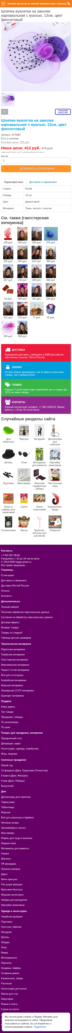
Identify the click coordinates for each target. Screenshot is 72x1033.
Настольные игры (55, 484)
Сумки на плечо (10, 1009)
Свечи (23, 506)
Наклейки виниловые (55, 464)
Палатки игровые (10, 869)
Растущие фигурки (11, 884)
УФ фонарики (8, 863)
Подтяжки (8, 483)
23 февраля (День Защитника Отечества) (24, 770)
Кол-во (4, 156)
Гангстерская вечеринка (14, 659)
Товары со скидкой (11, 632)
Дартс (4, 874)
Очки (24, 462)
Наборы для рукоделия (14, 899)
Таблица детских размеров (16, 637)
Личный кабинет (10, 607)
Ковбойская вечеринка (13, 680)
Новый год (7, 765)
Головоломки (8, 530)
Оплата (5, 590)
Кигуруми (39, 439)
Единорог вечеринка (12, 695)
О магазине (7, 575)
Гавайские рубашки (12, 916)
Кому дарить (8, 706)
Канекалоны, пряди (55, 508)
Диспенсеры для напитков (55, 442)
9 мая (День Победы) (13, 780)
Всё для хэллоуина (12, 675)
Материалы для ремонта (39, 464)
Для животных (8, 440)
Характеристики (13, 182)
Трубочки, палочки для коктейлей (39, 533)
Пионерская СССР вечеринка (17, 690)
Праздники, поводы (12, 717)
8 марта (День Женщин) (14, 775)
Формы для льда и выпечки (16, 838)
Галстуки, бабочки (11, 926)
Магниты (6, 858)
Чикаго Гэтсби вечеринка (15, 670)
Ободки (5, 942)
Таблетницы (7, 807)
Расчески (6, 983)
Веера (4, 952)
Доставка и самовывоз (43, 182)
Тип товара (7, 711)
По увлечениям (9, 722)
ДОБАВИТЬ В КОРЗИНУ (37, 168)
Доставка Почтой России (15, 585)
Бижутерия (7, 999)
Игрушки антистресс (12, 894)
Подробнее (40, 1026)
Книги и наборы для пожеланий (8, 509)
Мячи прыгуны (9, 879)
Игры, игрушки (9, 753)
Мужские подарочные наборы (39, 486)
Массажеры (23, 483)
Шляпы (8, 462)
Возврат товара (9, 627)
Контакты (6, 596)
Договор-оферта (10, 622)
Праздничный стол (11, 738)
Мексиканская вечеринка (15, 664)
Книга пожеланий (39, 508)
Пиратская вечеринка (13, 649)
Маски (24, 530)
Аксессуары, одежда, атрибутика (19, 748)
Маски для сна (9, 993)
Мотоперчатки (9, 957)
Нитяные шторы (10, 822)
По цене (5, 727)
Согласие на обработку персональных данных (27, 617)
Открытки (55, 530)
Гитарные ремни (10, 973)
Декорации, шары (10, 743)
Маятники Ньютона (11, 889)
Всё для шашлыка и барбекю (17, 817)
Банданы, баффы (11, 968)
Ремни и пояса (9, 1004)
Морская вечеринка (12, 685)
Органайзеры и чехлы (13, 827)
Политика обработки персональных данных (25, 612)
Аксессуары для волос (14, 988)
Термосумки (8, 802)
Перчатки (6, 963)
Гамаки (5, 853)
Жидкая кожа (8, 843)
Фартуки (24, 439)
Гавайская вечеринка (13, 654)
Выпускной (7, 786)
